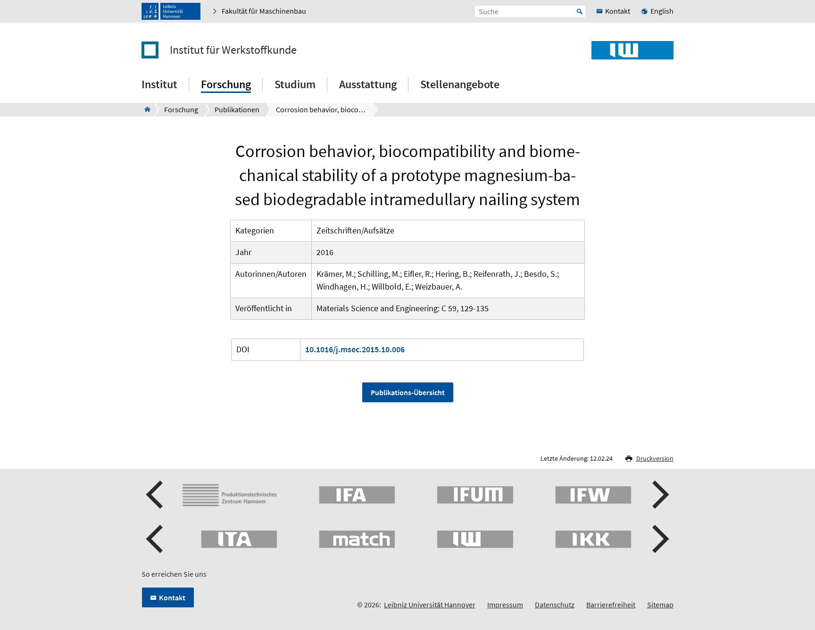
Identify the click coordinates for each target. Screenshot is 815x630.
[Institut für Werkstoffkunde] (144, 109)
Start (579, 11)
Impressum (505, 604)
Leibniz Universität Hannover (429, 604)
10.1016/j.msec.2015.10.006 (355, 349)
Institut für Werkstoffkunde (233, 50)
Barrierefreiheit (610, 604)
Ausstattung (368, 84)
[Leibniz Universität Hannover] (170, 11)
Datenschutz (554, 604)
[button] (155, 495)
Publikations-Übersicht (408, 392)
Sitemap (660, 604)
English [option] (662, 11)
